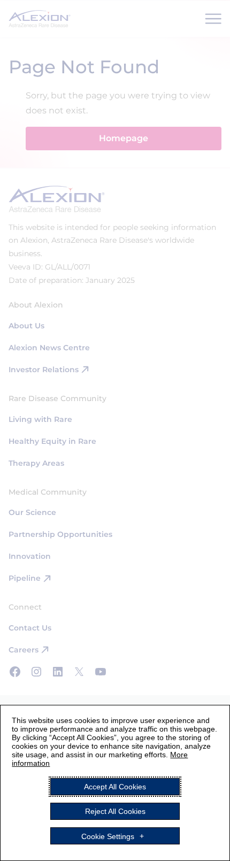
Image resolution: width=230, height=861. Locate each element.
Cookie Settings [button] (107, 836)
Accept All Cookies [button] (115, 786)
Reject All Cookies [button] (115, 811)
